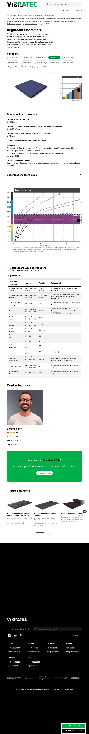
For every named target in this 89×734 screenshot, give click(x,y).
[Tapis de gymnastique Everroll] (73, 504)
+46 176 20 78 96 (14, 440)
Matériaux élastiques (68, 21)
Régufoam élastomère (30, 24)
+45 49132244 (52, 648)
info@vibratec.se (14, 652)
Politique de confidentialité (63, 690)
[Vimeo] (21, 635)
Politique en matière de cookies (38, 690)
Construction (32, 15)
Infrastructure (22, 15)
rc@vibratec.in (33, 666)
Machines (56, 21)
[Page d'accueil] (22, 6)
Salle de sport (47, 21)
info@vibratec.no (34, 652)
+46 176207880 (14, 648)
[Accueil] (8, 16)
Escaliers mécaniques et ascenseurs (19, 21)
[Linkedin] (9, 635)
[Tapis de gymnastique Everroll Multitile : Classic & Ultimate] (19, 504)
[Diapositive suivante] (85, 511)
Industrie (40, 15)
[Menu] (8, 10)
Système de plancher (14, 24)
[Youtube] (15, 635)
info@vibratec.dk (53, 652)
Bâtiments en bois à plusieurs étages (69, 18)
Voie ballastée (49, 15)
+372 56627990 (71, 648)
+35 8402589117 (14, 662)
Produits (13, 15)
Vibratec (21, 690)
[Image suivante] (79, 90)
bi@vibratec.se (13, 444)
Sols (40, 21)
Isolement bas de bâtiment (47, 18)
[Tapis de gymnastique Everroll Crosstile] (46, 504)
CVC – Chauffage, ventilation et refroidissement (22, 18)
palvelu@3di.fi (13, 666)
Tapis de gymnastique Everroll (73, 513)
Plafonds (35, 21)
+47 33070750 (33, 648)
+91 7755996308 (34, 662)
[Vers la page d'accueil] (17, 620)
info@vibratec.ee (72, 652)
